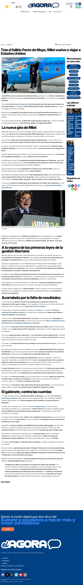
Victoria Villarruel (74, 97)
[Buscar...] (71, 6)
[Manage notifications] (4, 580)
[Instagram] (75, 185)
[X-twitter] (7, 575)
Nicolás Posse (74, 88)
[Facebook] (76, 3)
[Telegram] (79, 7)
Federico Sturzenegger (74, 67)
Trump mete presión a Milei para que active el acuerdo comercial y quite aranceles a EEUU (72, 161)
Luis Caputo (73, 85)
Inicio (2, 44)
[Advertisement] (41, 25)
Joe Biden (73, 75)
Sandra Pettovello (73, 93)
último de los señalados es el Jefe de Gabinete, (24, 406)
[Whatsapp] (76, 7)
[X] (79, 3)
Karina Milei (74, 82)
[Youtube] (21, 575)
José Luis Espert (74, 78)
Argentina (9, 44)
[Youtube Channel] (75, 189)
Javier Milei (74, 71)
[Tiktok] (25, 575)
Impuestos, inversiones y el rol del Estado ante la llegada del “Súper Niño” (72, 125)
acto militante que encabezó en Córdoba (20, 104)
